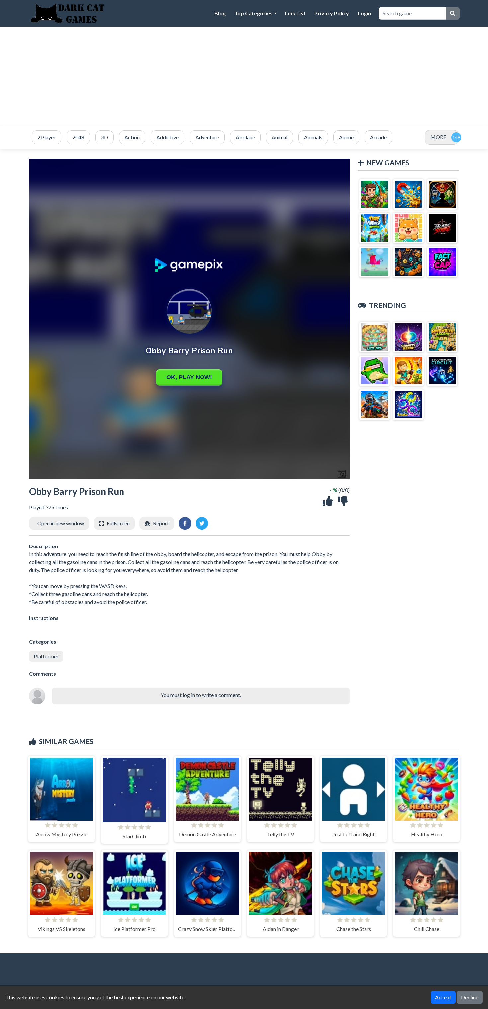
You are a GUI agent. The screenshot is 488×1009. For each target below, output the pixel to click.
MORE (438, 137)
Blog (220, 13)
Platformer (46, 656)
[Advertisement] (244, 76)
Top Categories (253, 13)
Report (161, 523)
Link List (295, 13)
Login (364, 13)
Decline (469, 997)
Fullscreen (118, 523)
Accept (443, 997)
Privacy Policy (331, 13)
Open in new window (60, 523)
